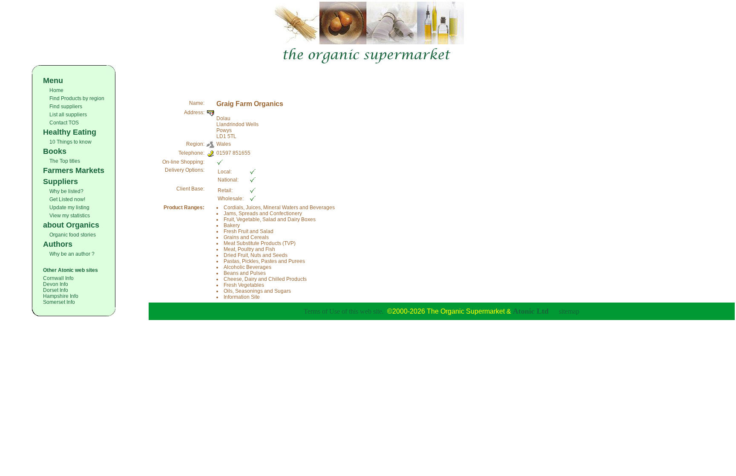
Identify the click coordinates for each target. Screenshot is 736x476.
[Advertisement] (441, 78)
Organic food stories (72, 235)
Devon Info (55, 284)
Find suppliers (65, 107)
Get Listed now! (67, 199)
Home (56, 90)
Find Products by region (76, 98)
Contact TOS (64, 123)
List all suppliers (68, 115)
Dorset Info (55, 290)
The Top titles (64, 161)
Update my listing (69, 208)
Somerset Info (59, 302)
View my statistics (69, 216)
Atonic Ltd (531, 311)
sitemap (569, 311)
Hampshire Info (60, 296)
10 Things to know (70, 142)
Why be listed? (66, 191)
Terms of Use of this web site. (344, 311)
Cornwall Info (58, 278)
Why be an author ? (72, 254)
